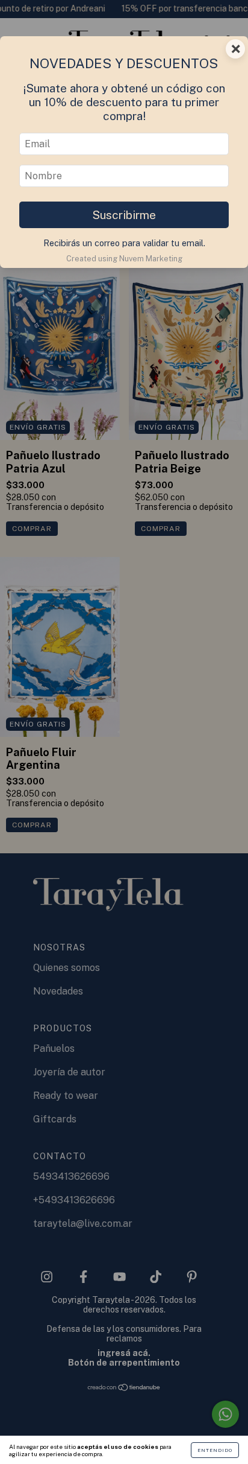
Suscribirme (124, 214)
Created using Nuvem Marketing (124, 258)
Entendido (214, 1450)
